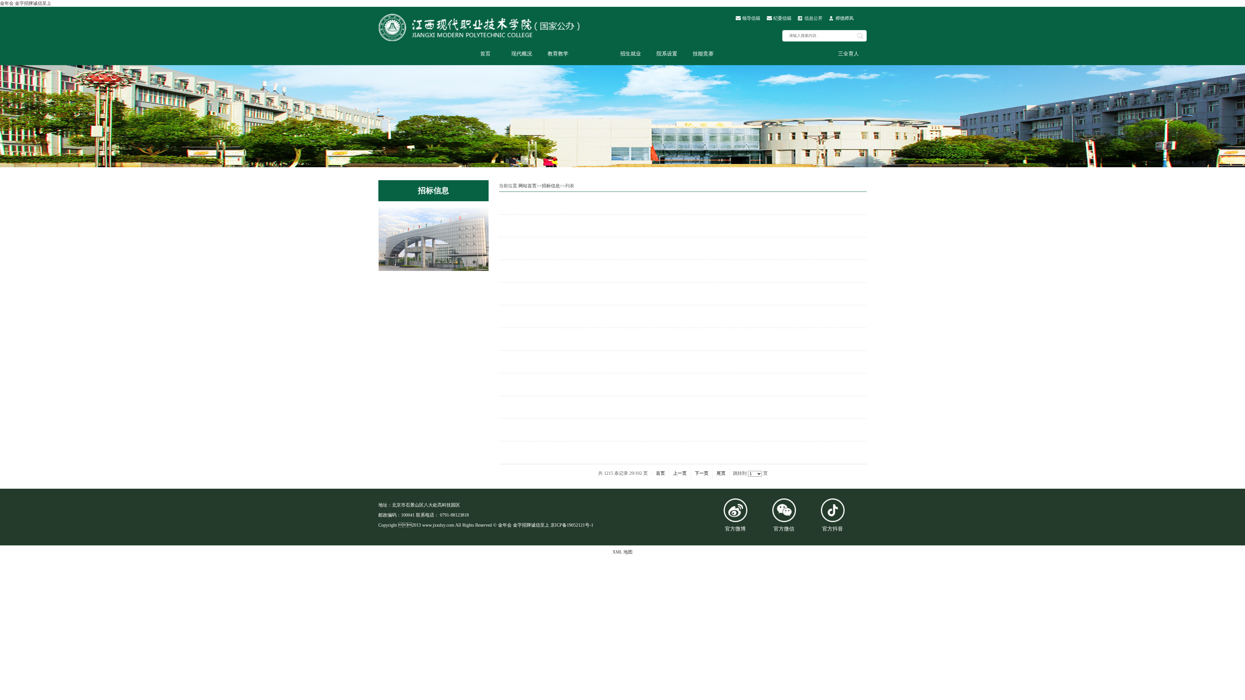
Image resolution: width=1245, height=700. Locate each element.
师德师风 (845, 18)
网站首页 (527, 185)
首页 (485, 53)
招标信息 (433, 190)
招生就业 (630, 53)
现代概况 (521, 53)
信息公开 (813, 18)
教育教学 (558, 53)
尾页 (721, 473)
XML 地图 (622, 552)
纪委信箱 (782, 18)
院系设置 (667, 53)
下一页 (701, 473)
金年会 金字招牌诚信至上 (25, 3)
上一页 (680, 473)
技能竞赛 (703, 53)
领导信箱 (751, 18)
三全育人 (848, 53)
